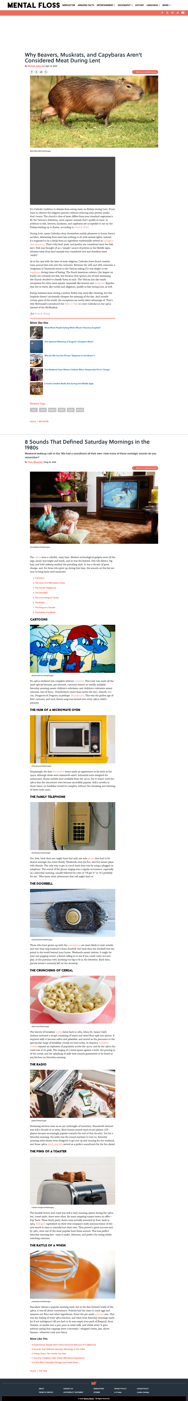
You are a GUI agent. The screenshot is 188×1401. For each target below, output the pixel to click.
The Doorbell (41, 592)
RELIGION (43, 421)
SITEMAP (97, 1392)
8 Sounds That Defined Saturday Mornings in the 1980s (58, 1349)
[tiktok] (178, 13)
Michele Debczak (36, 65)
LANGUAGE (152, 5)
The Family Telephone (45, 587)
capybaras (35, 272)
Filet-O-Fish (71, 304)
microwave (58, 771)
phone (91, 858)
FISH (34, 410)
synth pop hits (55, 1144)
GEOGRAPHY (124, 5)
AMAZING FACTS (86, 5)
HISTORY (139, 5)
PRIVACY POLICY (120, 1388)
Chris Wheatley (35, 461)
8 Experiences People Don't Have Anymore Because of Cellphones (64, 1344)
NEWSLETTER (68, 5)
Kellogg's (40, 1223)
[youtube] (182, 13)
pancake (99, 1314)
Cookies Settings (143, 1392)
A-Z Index (118, 1392)
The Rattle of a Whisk (45, 612)
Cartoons (39, 577)
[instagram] (172, 13)
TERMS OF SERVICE (46, 1392)
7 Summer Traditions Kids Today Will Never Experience (58, 1357)
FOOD (43, 410)
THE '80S (43, 1370)
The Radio (40, 602)
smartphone (74, 945)
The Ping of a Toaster (45, 607)
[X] (167, 13)
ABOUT (41, 1388)
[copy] (46, 72)
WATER (70, 410)
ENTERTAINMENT (105, 5)
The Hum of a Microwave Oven (50, 582)
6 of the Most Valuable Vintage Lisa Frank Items (55, 1362)
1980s (38, 557)
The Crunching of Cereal (47, 597)
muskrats (99, 283)
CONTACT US (68, 1388)
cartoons (79, 681)
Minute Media (89, 1398)
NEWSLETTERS (99, 1388)
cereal (59, 1032)
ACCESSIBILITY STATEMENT (73, 1392)
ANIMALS (52, 410)
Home (33, 421)
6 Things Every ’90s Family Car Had (49, 1353)
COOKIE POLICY (143, 1388)
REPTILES (80, 410)
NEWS (61, 410)
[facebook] (162, 13)
